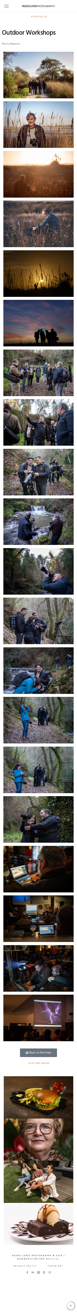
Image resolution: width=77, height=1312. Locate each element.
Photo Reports (11, 44)
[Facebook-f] (27, 1272)
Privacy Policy (24, 1266)
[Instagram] (49, 1272)
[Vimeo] (38, 1272)
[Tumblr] (44, 1272)
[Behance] (33, 1272)
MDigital (53, 1259)
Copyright (56, 1266)
